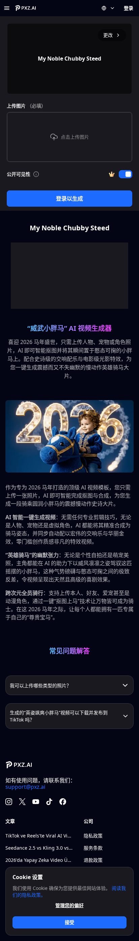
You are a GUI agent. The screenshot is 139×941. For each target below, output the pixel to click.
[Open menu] (108, 8)
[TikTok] (49, 801)
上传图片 (26, 105)
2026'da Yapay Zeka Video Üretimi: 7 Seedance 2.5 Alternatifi (39, 860)
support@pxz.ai (25, 786)
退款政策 (93, 860)
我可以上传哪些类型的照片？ (40, 685)
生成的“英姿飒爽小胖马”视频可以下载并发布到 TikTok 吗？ (59, 716)
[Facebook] (62, 801)
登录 (128, 8)
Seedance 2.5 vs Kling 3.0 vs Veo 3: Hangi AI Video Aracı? (39, 848)
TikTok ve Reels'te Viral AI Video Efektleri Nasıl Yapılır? (39, 835)
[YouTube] (35, 801)
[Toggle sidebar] (6, 8)
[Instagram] (8, 801)
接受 (69, 922)
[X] (22, 801)
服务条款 (93, 848)
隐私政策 (93, 835)
